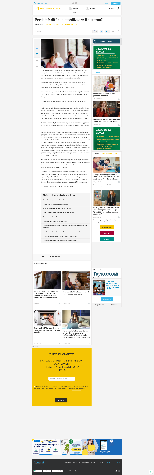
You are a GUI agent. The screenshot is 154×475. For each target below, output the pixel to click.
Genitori (106, 233)
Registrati (117, 462)
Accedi (106, 3)
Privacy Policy (38, 470)
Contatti (101, 462)
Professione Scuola (107, 227)
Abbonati (115, 3)
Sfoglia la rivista (99, 305)
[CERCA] (117, 9)
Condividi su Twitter (76, 3)
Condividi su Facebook (73, 3)
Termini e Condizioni (58, 470)
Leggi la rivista (107, 299)
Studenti (107, 239)
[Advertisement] (106, 255)
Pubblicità (76, 462)
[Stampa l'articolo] (117, 31)
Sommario (114, 305)
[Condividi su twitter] (101, 31)
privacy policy (76, 390)
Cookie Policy (48, 470)
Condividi (60, 304)
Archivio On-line (106, 41)
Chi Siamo (68, 462)
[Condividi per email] (113, 31)
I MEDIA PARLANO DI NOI (89, 462)
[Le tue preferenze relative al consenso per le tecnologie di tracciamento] (151, 472)
